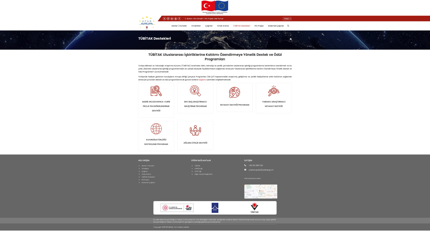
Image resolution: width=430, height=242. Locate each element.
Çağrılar (209, 26)
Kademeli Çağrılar (276, 26)
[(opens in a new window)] (164, 18)
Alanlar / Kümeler (179, 26)
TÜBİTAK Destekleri (241, 26)
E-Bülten (188, 18)
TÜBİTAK (197, 166)
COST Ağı (198, 171)
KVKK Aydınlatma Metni (252, 178)
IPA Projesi (208, 18)
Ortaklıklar (196, 26)
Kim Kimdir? (198, 18)
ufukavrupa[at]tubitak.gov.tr (261, 170)
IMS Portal (218, 18)
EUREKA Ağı (198, 169)
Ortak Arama (223, 26)
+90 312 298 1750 (256, 165)
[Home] (291, 39)
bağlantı (202, 79)
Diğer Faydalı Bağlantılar (204, 174)
